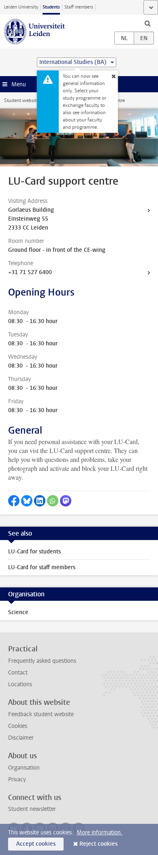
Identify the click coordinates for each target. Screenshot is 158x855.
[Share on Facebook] (13, 500)
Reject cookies (98, 844)
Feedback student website (41, 714)
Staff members (78, 7)
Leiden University (21, 7)
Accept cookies (36, 844)
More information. (99, 832)
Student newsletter (32, 809)
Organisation (24, 768)
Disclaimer (21, 738)
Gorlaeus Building (31, 210)
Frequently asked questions (42, 661)
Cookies (17, 726)
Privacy (17, 779)
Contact (18, 672)
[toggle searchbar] (147, 23)
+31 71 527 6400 (30, 272)
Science (18, 612)
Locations (20, 684)
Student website (21, 100)
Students (51, 7)
